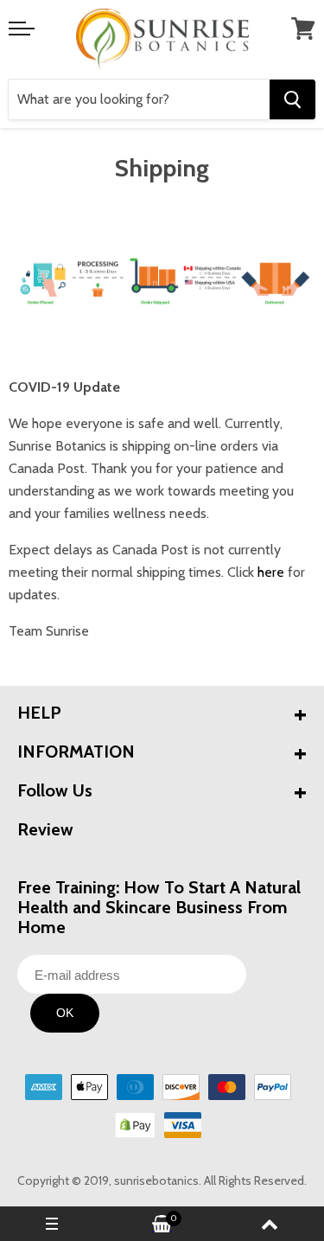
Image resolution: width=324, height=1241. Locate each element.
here (272, 572)
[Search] (292, 99)
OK (64, 1013)
